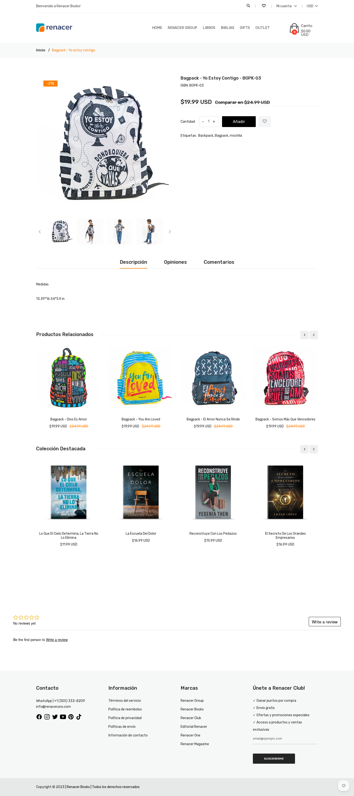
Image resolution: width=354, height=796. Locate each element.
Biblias (227, 28)
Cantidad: (188, 122)
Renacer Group (182, 28)
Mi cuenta (284, 6)
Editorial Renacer (194, 727)
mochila (236, 136)
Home (157, 28)
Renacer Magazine (195, 744)
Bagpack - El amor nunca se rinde (213, 419)
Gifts (245, 28)
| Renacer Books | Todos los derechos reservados (102, 787)
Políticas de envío (122, 727)
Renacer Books (192, 709)
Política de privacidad (125, 718)
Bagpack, (222, 136)
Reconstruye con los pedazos (213, 534)
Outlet (263, 28)
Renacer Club (191, 718)
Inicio (40, 50)
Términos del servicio (124, 701)
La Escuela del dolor (141, 534)
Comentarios (219, 262)
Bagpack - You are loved (141, 419)
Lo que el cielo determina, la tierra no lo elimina (68, 536)
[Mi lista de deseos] (264, 6)
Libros (209, 28)
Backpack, (206, 136)
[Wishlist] (264, 121)
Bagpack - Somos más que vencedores (285, 419)
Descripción (133, 262)
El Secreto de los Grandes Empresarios (285, 536)
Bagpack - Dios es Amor (68, 419)
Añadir (239, 121)
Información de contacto (128, 735)
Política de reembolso (125, 709)
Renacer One (190, 735)
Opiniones (175, 262)
